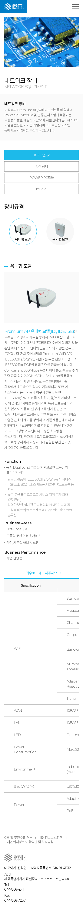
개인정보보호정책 (51, 838)
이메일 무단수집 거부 (18, 838)
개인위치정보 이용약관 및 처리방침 (30, 842)
